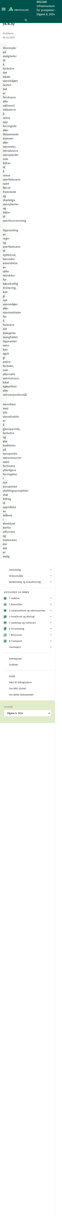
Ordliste (13, 664)
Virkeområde (16, 576)
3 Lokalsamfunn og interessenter (27, 610)
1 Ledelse (14, 598)
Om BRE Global (17, 688)
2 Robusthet (15, 604)
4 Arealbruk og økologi (22, 616)
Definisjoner (15, 658)
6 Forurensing (16, 628)
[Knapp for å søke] (26, 20)
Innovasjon (15, 647)
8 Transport (15, 641)
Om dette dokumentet (21, 694)
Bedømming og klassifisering (25, 582)
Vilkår (12, 676)
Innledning (15, 569)
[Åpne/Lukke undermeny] (51, 570)
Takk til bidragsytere (20, 682)
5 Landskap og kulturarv (22, 622)
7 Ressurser (15, 635)
